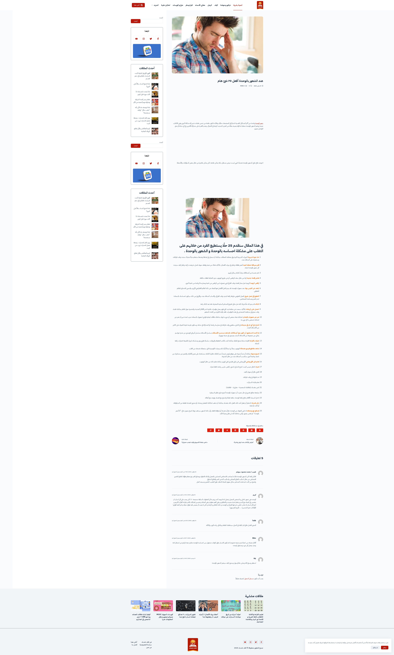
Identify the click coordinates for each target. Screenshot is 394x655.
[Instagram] (143, 39)
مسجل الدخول (249, 578)
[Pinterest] (243, 430)
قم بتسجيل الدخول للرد (177, 472)
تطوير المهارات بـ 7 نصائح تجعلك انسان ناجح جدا (186, 615)
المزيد (156, 5)
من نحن (149, 647)
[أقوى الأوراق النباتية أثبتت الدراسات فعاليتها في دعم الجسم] (155, 75)
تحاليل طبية (165, 5)
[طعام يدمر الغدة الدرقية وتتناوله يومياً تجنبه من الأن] (155, 102)
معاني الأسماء (200, 5)
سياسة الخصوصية (146, 645)
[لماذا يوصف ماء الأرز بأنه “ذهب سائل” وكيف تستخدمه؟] (155, 110)
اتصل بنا (134, 645)
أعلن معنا (137, 5)
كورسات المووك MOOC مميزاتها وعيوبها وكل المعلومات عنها (165, 617)
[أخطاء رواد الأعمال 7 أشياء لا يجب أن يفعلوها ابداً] (208, 605)
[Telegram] (227, 430)
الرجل (210, 5)
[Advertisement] (217, 105)
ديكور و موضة (225, 5)
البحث (161, 18)
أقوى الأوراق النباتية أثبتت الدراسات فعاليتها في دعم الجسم (142, 76)
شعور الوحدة (259, 123)
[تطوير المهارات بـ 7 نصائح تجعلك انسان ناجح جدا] (185, 605)
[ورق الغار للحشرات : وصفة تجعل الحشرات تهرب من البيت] (155, 120)
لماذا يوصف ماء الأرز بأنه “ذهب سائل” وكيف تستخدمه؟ (142, 110)
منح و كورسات (178, 5)
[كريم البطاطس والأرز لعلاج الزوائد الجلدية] (155, 131)
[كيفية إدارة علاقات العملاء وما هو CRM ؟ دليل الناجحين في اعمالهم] (140, 605)
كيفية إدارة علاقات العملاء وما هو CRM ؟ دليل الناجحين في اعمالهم (141, 617)
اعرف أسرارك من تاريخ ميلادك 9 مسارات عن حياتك (231, 615)
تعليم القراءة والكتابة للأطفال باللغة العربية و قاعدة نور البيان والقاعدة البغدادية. (254, 618)
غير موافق (375, 648)
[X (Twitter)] (251, 430)
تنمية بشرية (237, 5)
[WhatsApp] (218, 430)
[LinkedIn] (235, 430)
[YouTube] (136, 39)
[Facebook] (260, 430)
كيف (216, 5)
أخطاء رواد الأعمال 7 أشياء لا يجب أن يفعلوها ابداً (208, 615)
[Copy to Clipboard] (210, 430)
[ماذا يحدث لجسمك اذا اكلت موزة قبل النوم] (155, 94)
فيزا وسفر (189, 5)
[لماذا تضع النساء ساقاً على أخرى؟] (155, 86)
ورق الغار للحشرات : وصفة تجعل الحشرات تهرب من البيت (142, 121)
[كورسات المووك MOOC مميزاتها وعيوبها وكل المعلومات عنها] (163, 605)
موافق (384, 648)
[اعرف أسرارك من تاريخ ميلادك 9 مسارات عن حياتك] (231, 605)
